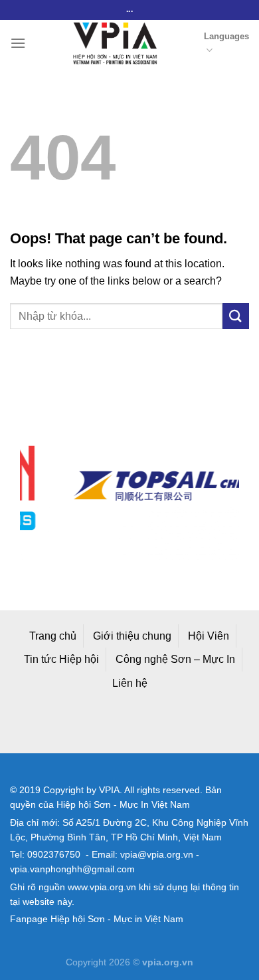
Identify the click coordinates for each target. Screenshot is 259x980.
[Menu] (18, 43)
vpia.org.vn (167, 962)
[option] (149, 485)
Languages (226, 36)
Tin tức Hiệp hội (61, 659)
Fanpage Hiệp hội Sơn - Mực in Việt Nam (96, 919)
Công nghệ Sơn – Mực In (175, 659)
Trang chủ (52, 636)
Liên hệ (129, 683)
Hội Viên (208, 636)
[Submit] (235, 316)
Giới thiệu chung (132, 636)
